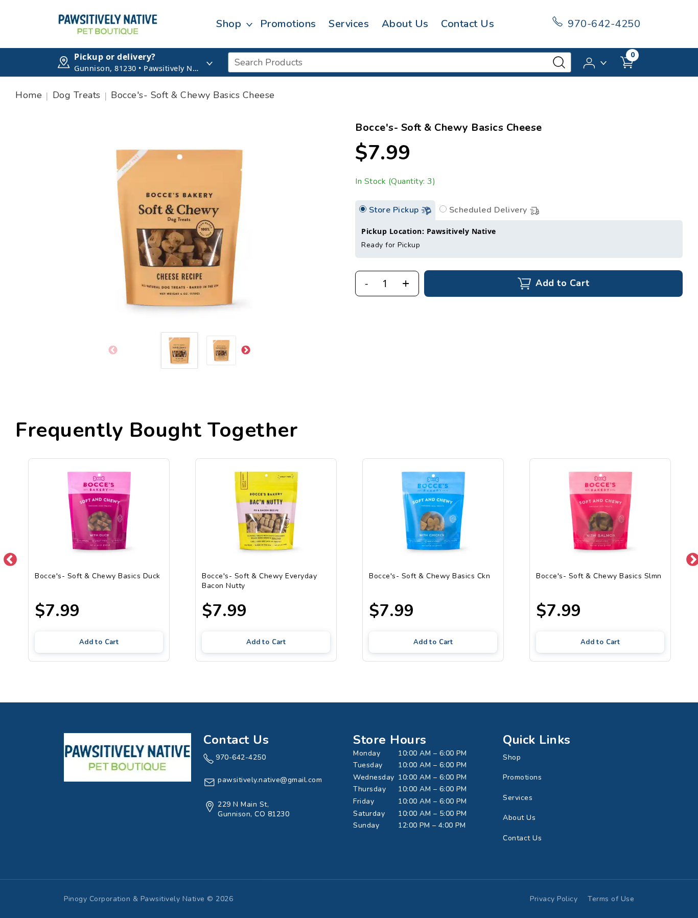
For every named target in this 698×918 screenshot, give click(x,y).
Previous (8, 557)
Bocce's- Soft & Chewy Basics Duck (97, 576)
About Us (405, 24)
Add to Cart (99, 642)
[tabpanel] (519, 239)
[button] (595, 61)
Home (28, 95)
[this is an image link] (127, 756)
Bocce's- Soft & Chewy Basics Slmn (599, 576)
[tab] (362, 209)
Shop (228, 24)
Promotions (288, 24)
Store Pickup (395, 210)
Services (349, 24)
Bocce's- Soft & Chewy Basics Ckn (429, 576)
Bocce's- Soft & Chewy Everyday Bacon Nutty (259, 581)
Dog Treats (77, 95)
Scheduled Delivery (489, 210)
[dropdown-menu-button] (249, 24)
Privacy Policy (553, 899)
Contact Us (467, 24)
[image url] (108, 23)
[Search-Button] (559, 62)
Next (246, 350)
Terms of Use (611, 899)
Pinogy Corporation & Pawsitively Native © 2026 (148, 899)
